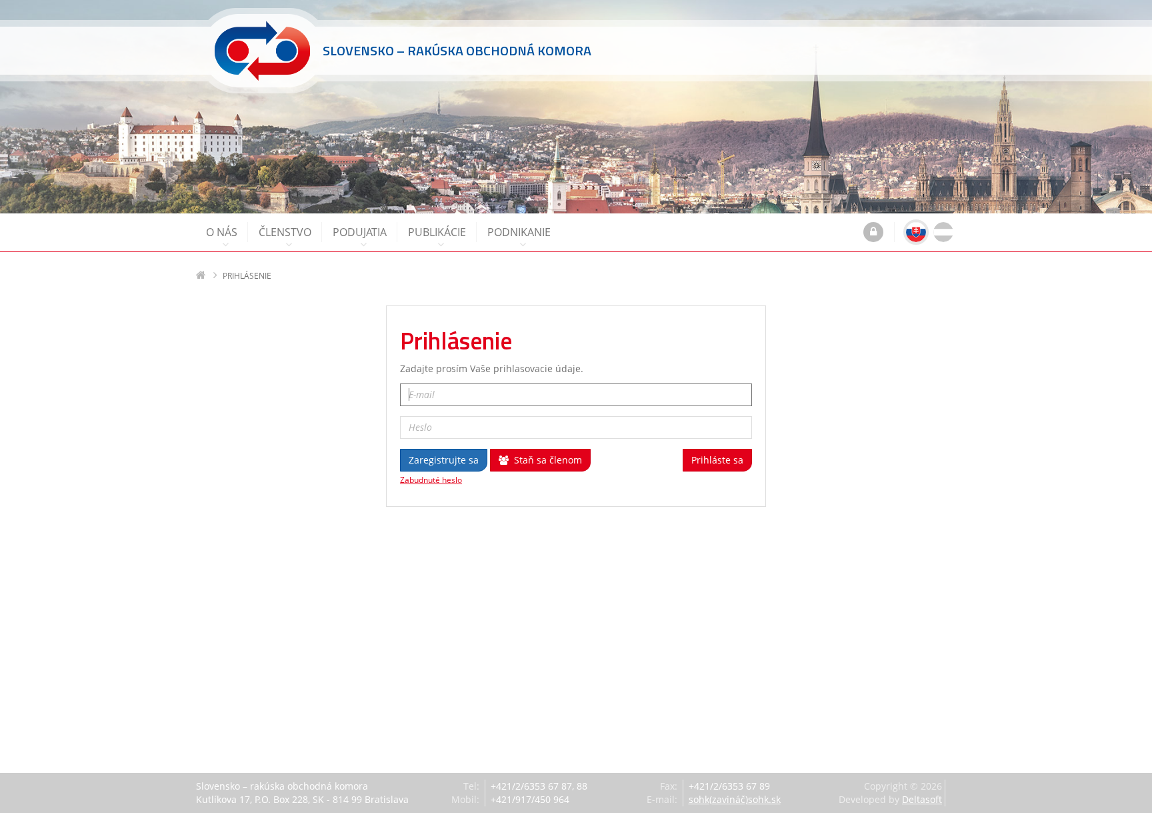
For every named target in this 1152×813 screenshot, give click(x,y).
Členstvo (285, 232)
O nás (221, 232)
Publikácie (437, 232)
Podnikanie (519, 232)
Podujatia (360, 232)
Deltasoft (922, 799)
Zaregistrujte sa (444, 460)
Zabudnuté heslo (431, 480)
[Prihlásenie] (873, 233)
